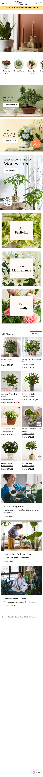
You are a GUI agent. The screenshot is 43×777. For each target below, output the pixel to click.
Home (4, 617)
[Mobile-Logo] (21, 3)
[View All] (21, 33)
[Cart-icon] (41, 3)
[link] (36, 333)
